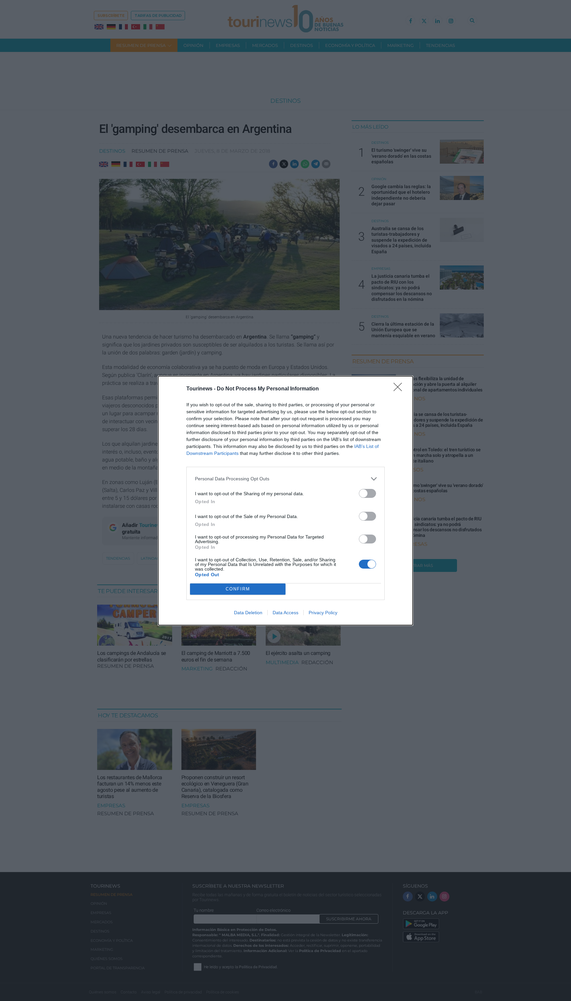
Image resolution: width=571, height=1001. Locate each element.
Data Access (285, 612)
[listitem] (285, 478)
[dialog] (285, 500)
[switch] (367, 493)
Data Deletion (248, 612)
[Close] (400, 389)
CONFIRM (238, 588)
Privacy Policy (323, 612)
